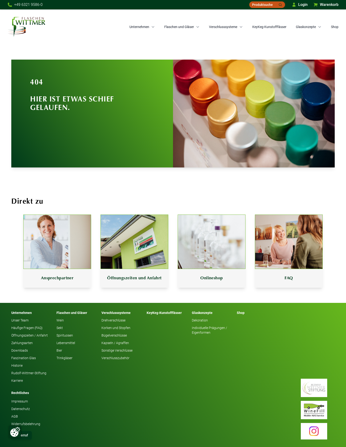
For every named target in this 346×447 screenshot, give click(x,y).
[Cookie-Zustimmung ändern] (15, 432)
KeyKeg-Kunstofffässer (269, 27)
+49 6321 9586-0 (28, 4)
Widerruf (21, 435)
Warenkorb (329, 4)
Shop (334, 27)
